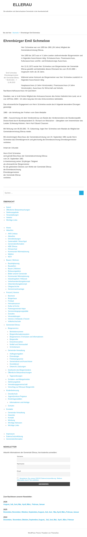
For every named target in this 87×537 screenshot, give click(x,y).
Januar (42, 504)
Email (19, 471)
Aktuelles (9, 230)
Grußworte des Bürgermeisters (19, 370)
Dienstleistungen (14, 239)
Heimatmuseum (14, 303)
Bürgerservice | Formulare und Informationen (26, 337)
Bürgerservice (13, 328)
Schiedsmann (15, 347)
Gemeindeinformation (16, 244)
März (29, 504)
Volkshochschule (14, 321)
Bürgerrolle (14, 339)
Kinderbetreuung (12, 390)
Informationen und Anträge (19, 402)
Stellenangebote (12, 212)
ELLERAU (22, 4)
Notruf (8, 207)
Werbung (11, 420)
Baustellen (12, 266)
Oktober (24, 512)
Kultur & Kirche (13, 306)
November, (16, 512)
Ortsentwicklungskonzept (17, 284)
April (24, 504)
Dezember (7, 512)
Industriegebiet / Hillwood (17, 279)
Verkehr (9, 217)
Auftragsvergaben (16, 354)
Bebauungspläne (14, 271)
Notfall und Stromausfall (19, 344)
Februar (35, 504)
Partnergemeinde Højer (17, 309)
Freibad (11, 301)
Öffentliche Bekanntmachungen (18, 210)
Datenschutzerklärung (14, 436)
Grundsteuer (14, 364)
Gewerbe (11, 415)
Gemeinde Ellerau (13, 325)
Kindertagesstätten (15, 399)
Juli (11, 504)
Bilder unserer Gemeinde (17, 274)
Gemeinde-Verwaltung (16, 350)
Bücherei (11, 296)
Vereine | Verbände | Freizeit (18, 319)
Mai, (55, 520)
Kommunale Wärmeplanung (18, 251)
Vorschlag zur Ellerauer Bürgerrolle (21, 387)
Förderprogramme (16, 359)
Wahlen (11, 254)
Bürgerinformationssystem (19, 334)
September (33, 512)
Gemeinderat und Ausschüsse (21, 361)
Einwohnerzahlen (16, 342)
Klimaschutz (12, 249)
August (6, 504)
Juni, (51, 512)
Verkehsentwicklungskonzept (19, 281)
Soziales (11, 314)
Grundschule (13, 394)
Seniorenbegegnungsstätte (18, 311)
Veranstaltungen (12, 215)
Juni (15, 504)
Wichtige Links (11, 220)
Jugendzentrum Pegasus (17, 396)
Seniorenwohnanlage (16, 289)
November (16, 520)
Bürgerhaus (12, 298)
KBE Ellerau (12, 246)
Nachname (20, 464)
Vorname (20, 456)
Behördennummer (16, 332)
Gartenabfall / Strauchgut (17, 241)
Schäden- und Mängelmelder (19, 379)
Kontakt (11, 418)
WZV (10, 257)
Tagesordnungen (16, 376)
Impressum (10, 434)
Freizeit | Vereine (12, 292)
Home (8, 228)
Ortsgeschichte (13, 286)
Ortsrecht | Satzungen (18, 366)
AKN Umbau (13, 234)
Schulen (11, 406)
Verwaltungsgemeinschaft (17, 384)
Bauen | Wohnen (12, 260)
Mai (19, 504)
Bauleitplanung (13, 263)
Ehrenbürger (14, 356)
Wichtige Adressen (15, 423)
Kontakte (9, 409)
